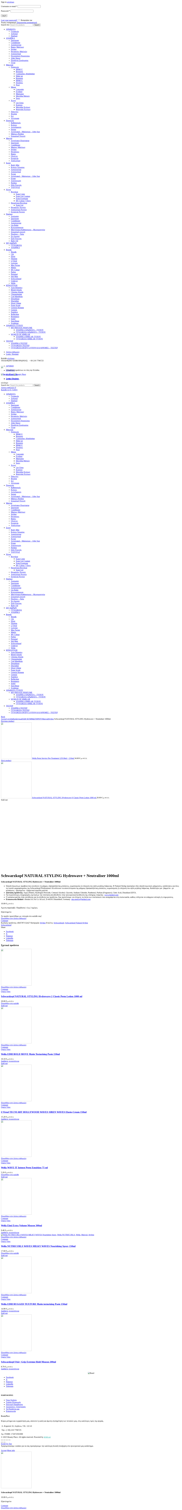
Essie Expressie (22, 198)
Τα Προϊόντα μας (12, 1409)
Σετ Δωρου (15, 236)
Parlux (13, 272)
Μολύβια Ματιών (23, 96)
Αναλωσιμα (15, 161)
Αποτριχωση (16, 181)
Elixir (13, 256)
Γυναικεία (15, 31)
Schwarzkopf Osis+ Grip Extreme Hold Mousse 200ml (28, 1362)
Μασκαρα (20, 94)
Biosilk (13, 252)
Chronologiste (16, 294)
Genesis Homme (17, 308)
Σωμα (8, 163)
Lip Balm (14, 225)
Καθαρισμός (16, 123)
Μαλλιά (45, 719)
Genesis (14, 310)
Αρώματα (15, 216)
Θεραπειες (15, 152)
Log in (4, 16)
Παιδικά (14, 36)
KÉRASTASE (12, 285)
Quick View (6, 991)
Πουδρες (19, 83)
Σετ (12, 116)
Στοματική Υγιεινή (18, 136)
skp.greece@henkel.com (81, 899)
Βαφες (13, 154)
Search (36, 25)
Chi (12, 254)
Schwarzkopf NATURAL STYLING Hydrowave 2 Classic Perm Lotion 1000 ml (41, 996)
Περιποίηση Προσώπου (20, 56)
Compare (4, 921)
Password (5, 11)
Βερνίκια (14, 192)
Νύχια (8, 190)
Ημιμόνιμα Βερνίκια (19, 203)
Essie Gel (19, 205)
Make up (19, 76)
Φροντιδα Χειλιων (23, 109)
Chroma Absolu (17, 292)
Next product (6, 760)
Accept (4, 1450)
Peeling (14, 183)
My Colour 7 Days (23, 201)
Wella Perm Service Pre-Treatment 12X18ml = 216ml (53, 758)
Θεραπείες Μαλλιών (19, 51)
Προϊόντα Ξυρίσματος (19, 60)
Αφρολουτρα (16, 170)
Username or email (9, 6)
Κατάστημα (17, 719)
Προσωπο (10, 121)
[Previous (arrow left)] (2, 1442)
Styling (13, 49)
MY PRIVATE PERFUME (21, 328)
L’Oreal (14, 261)
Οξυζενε (14, 156)
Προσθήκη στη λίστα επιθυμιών (13, 918)
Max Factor (15, 265)
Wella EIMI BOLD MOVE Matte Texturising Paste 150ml (30, 1054)
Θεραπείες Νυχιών (18, 207)
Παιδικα (9, 214)
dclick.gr (47, 1437)
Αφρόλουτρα (16, 45)
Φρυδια (14, 114)
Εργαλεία (14, 158)
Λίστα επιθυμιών (12, 352)
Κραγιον (19, 105)
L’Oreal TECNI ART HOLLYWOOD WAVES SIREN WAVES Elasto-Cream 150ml (44, 1112)
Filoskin (14, 259)
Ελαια (13, 178)
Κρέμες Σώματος (18, 167)
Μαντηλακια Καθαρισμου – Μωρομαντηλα (28, 230)
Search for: (5, 25)
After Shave (15, 58)
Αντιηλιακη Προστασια (20, 141)
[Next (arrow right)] (4, 1442)
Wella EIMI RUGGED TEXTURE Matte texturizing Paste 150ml (34, 1304)
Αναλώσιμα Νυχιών (19, 210)
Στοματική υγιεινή (18, 232)
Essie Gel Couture (23, 196)
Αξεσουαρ (15, 118)
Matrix (13, 268)
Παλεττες (14, 112)
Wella (13, 283)
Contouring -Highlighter (25, 74)
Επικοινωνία (11, 1411)
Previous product (7, 721)
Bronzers (19, 72)
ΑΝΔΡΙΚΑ (10, 38)
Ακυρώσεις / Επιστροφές (16, 1407)
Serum (13, 129)
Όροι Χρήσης (11, 1400)
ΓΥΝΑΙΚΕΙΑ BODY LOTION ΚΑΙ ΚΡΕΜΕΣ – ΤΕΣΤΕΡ (34, 348)
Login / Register (12, 354)
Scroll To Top (6, 1444)
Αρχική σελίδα (7, 719)
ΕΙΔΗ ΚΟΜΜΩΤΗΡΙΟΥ (32, 719)
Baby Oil (14, 241)
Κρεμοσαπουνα (17, 227)
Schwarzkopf (16, 279)
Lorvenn (14, 263)
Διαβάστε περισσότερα (10, 1061)
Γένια (13, 63)
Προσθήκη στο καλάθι (10, 1003)
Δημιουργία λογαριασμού (27, 22)
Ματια (13, 87)
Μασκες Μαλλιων (18, 147)
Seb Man (14, 276)
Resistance (15, 317)
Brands (9, 250)
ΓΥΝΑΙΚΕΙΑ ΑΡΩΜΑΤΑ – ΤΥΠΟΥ (31, 332)
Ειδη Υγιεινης (16, 239)
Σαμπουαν (15, 40)
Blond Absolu (16, 290)
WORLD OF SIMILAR (20, 334)
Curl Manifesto (17, 296)
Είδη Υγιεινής (16, 185)
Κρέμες (14, 125)
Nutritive (14, 312)
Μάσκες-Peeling (17, 134)
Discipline (15, 301)
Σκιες (18, 98)
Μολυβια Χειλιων (23, 107)
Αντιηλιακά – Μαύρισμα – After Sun (25, 132)
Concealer (20, 89)
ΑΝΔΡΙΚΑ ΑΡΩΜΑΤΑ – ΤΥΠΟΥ (30, 330)
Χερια (13, 174)
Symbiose (15, 323)
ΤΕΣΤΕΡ (9, 341)
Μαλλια (9, 138)
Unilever (14, 281)
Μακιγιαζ (9, 65)
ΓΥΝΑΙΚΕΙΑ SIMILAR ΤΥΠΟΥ (29, 339)
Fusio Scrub (15, 305)
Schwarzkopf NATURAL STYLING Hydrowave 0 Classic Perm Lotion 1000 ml (64, 798)
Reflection (15, 314)
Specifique (15, 321)
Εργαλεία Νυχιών (18, 212)
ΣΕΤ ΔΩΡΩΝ (11, 243)
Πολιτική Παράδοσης (14, 1404)
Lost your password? (9, 20)
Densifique (15, 299)
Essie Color (20, 194)
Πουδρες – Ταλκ (17, 234)
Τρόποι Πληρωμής (13, 1402)
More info (11, 1450)
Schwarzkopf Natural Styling (76, 923)
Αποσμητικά (16, 54)
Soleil (13, 319)
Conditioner (15, 43)
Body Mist (15, 165)
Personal (14, 274)
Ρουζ (18, 85)
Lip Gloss (20, 103)
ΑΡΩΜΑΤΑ (11, 29)
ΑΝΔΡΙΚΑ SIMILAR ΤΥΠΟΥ (28, 337)
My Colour (15, 270)
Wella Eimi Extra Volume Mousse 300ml (21, 1225)
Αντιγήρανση (16, 127)
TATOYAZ (15, 187)
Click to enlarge (7, 870)
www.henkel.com (111, 895)
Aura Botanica (16, 288)
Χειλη (13, 100)
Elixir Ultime (16, 303)
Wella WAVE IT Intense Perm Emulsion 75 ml (24, 1167)
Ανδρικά (14, 34)
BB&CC (19, 69)
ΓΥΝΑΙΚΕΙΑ (16, 245)
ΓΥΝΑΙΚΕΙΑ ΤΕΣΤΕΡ (20, 345)
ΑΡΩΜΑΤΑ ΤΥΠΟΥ (14, 325)
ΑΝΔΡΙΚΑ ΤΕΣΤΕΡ (19, 343)
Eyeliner (19, 92)
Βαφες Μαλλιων (17, 47)
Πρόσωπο (15, 67)
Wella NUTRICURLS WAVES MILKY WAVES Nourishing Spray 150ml (38, 1246)
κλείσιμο (10, 2)
